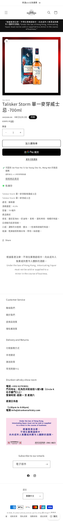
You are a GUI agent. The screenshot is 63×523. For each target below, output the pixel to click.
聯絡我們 (10, 308)
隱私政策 (23, 516)
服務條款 (33, 516)
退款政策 (13, 516)
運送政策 (10, 361)
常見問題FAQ (12, 368)
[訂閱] (46, 464)
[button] (6, 12)
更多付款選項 (31, 159)
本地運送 (10, 355)
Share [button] (8, 240)
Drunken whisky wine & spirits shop (27, 513)
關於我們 (10, 314)
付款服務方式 (13, 348)
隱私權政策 (11, 328)
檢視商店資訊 (12, 178)
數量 (4, 126)
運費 (12, 121)
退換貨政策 (11, 321)
